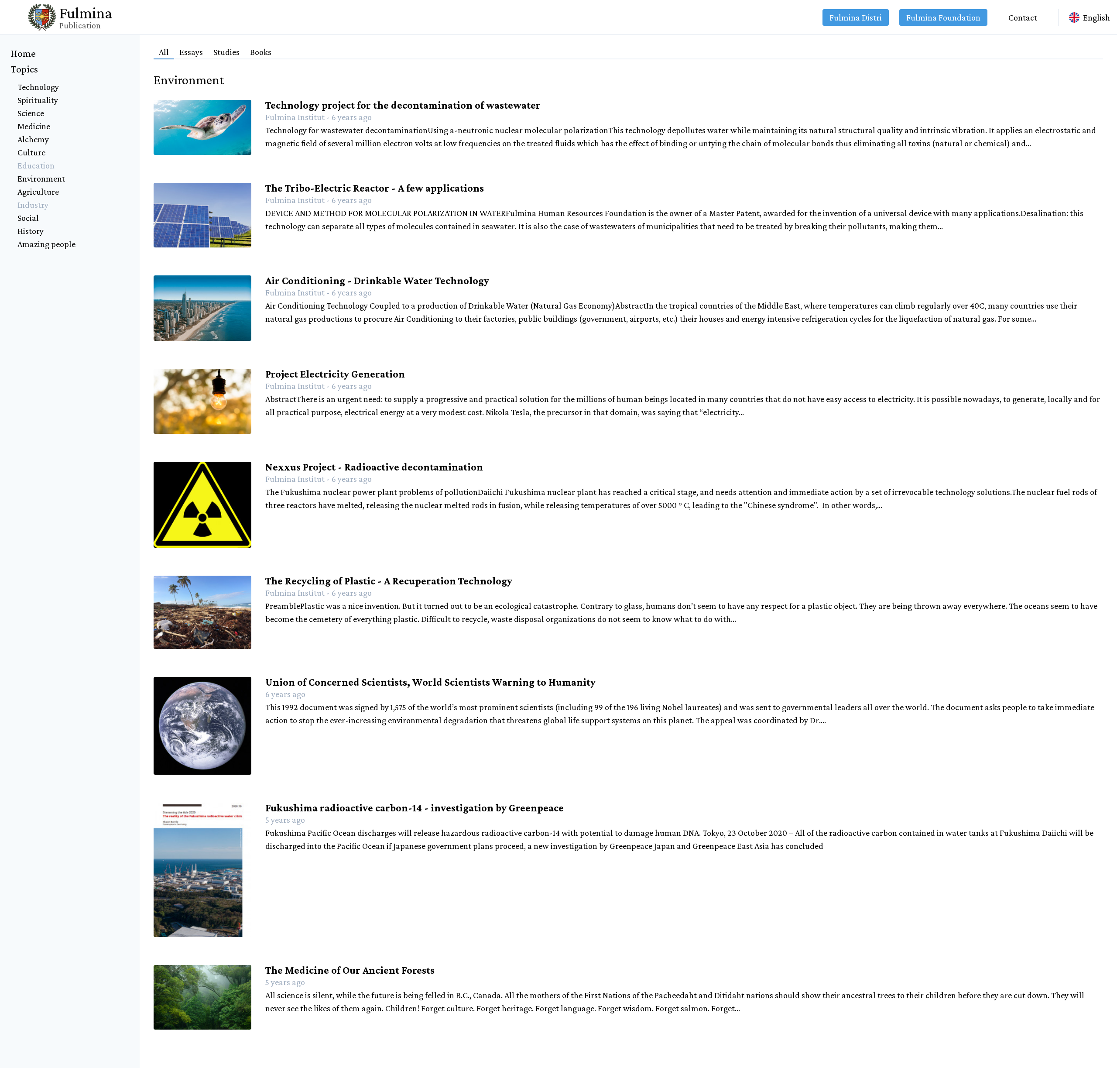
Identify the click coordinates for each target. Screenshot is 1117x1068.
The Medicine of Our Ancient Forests (350, 970)
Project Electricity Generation (335, 374)
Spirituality (37, 100)
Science (30, 113)
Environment (41, 178)
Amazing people (46, 244)
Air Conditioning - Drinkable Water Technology (377, 280)
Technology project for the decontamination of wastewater (403, 105)
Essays (191, 52)
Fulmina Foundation (943, 17)
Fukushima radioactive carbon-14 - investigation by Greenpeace (414, 808)
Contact (1022, 17)
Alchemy (33, 139)
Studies (226, 52)
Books (260, 52)
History (30, 231)
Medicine (33, 126)
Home (23, 53)
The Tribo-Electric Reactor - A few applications (374, 188)
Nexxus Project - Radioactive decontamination (374, 467)
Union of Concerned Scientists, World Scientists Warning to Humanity (430, 682)
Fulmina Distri (855, 17)
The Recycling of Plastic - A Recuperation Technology (388, 581)
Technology (38, 87)
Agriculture (38, 191)
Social (28, 218)
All (164, 52)
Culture (31, 152)
